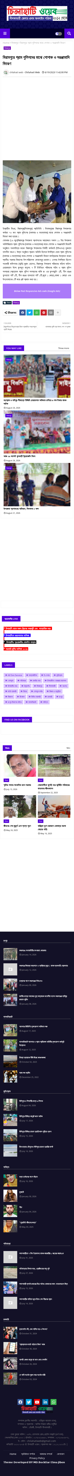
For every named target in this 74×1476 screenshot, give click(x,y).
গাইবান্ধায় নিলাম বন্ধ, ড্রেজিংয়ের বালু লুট (34, 1268)
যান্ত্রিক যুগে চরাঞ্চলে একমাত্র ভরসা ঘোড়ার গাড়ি (52, 827)
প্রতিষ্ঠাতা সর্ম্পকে (28, 1454)
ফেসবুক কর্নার (38, 691)
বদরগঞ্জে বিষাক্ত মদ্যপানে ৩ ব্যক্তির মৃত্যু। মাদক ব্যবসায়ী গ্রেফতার (43, 965)
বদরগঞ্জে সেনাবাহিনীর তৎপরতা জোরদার (32, 950)
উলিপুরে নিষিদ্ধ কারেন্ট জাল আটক (31, 1116)
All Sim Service (15, 675)
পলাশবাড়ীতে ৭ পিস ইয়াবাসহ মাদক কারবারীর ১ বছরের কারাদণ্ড (41, 1253)
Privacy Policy (37, 1458)
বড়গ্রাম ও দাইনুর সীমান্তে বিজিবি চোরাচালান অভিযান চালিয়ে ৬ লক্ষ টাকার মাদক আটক (35, 401)
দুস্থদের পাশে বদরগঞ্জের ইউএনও (30, 980)
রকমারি (49, 696)
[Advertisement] (37, 117)
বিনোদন (22, 696)
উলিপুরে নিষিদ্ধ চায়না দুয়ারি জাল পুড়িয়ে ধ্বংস (35, 1131)
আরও (68, 747)
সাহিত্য (45, 702)
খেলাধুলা (10, 680)
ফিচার (25, 691)
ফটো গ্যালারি (12, 691)
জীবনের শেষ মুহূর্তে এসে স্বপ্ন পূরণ (17, 825)
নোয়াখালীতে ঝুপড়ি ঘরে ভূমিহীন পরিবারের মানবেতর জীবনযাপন (54, 786)
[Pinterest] (44, 312)
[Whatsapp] (37, 312)
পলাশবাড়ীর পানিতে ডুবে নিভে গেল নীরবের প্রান (35, 1299)
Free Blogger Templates (46, 1467)
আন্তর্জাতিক (33, 675)
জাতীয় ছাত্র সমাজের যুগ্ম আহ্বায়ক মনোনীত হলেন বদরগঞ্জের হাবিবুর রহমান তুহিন (43, 998)
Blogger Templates (31, 1465)
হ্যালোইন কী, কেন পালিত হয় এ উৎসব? (33, 1329)
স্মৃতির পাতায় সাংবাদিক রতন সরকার (17, 785)
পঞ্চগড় (64, 685)
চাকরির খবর (36, 680)
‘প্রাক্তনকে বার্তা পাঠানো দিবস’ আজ (32, 1344)
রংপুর (60, 696)
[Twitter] (30, 312)
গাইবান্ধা (23, 680)
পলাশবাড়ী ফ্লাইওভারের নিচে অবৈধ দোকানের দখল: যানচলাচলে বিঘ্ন (43, 1283)
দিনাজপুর (14, 42)
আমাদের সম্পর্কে (46, 1454)
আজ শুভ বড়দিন (24, 1072)
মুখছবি (21, 1191)
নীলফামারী (52, 685)
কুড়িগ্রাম (59, 675)
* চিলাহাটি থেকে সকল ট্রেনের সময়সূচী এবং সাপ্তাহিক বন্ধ (28, 628)
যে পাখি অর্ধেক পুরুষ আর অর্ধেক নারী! (32, 1374)
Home (6, 42)
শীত (20, 1207)
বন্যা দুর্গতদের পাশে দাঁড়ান (28, 1176)
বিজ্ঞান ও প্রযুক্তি (55, 691)
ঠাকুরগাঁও (27, 685)
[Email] (51, 312)
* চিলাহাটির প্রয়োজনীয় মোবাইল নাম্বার (20, 642)
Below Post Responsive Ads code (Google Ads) (37, 291)
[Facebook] (22, 312)
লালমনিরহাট (32, 702)
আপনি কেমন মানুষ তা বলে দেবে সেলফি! (33, 1359)
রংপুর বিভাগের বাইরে (15, 702)
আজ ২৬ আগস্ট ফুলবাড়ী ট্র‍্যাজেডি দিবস (19, 456)
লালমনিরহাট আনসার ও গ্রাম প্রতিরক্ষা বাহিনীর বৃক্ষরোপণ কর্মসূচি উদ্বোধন (41, 1043)
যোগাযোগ (60, 1454)
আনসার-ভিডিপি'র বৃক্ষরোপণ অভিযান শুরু (33, 1026)
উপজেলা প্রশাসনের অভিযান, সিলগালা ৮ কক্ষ (21, 508)
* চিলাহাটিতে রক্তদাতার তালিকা (17, 635)
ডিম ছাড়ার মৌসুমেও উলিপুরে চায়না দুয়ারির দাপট (36, 1146)
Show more (63, 348)
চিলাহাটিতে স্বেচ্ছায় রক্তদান (56, 680)
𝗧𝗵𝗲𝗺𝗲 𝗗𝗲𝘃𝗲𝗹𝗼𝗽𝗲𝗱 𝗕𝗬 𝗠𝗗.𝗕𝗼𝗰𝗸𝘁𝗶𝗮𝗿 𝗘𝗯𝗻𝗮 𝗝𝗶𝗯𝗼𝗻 (34, 1462)
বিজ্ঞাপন (10, 696)
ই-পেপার (47, 675)
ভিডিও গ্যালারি (36, 696)
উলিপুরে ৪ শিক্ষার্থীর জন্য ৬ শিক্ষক (31, 1100)
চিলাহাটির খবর (12, 685)
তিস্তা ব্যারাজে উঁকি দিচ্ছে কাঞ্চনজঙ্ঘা (32, 1057)
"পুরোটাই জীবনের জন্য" (28, 1222)
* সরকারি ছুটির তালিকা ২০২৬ (16, 648)
